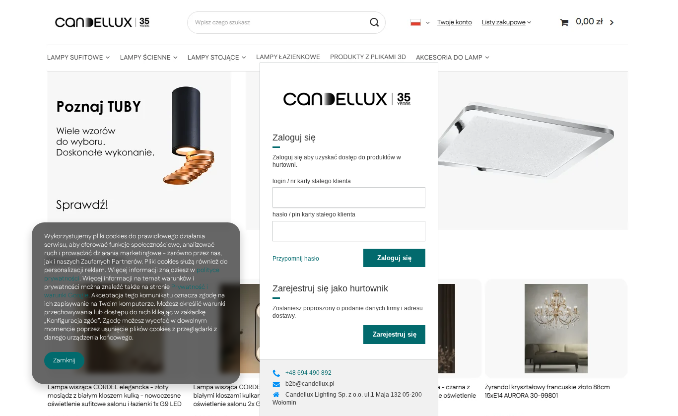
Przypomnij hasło (295, 258)
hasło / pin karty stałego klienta (313, 214)
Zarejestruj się (394, 334)
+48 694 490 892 (308, 372)
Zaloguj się (394, 258)
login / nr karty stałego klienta (311, 181)
